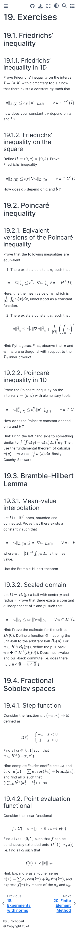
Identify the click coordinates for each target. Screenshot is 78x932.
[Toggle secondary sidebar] (72, 6)
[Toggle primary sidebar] (6, 6)
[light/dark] (56, 5)
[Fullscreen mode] (48, 6)
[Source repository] (32, 6)
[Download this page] (40, 6)
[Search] (64, 5)
